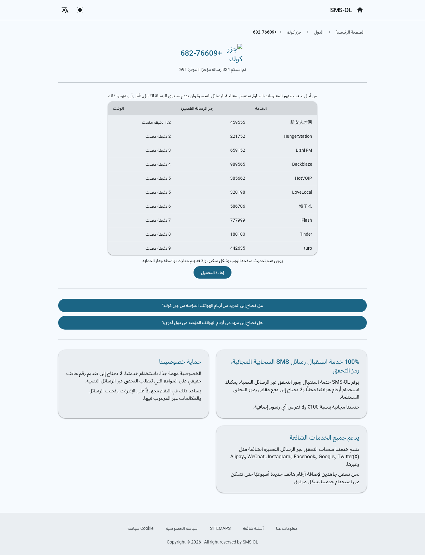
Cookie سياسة (140, 528)
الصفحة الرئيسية (350, 32)
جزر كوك (294, 32)
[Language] (65, 10)
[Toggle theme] (80, 10)
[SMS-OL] (360, 10)
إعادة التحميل (212, 272)
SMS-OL (341, 10)
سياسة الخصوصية (182, 528)
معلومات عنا (286, 528)
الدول (318, 32)
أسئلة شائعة (253, 528)
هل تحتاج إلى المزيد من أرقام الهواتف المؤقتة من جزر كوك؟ (212, 305)
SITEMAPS (220, 528)
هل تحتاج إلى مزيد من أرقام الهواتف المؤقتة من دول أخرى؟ (212, 322)
